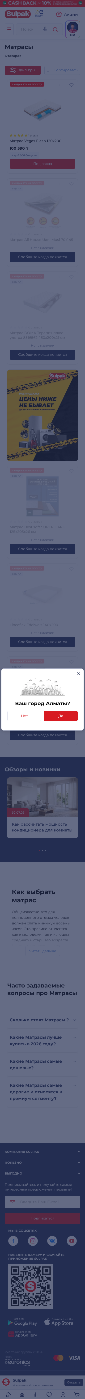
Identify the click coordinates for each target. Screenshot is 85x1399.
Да (60, 716)
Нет (24, 716)
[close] (78, 673)
